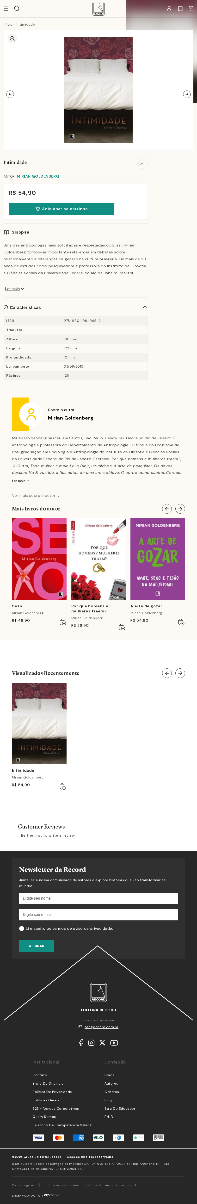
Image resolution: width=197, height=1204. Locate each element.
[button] (17, 8)
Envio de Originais (48, 1083)
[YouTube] (114, 1044)
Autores (111, 1083)
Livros (110, 1075)
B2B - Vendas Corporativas (56, 1108)
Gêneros (112, 1092)
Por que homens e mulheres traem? (90, 609)
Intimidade (23, 770)
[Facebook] (81, 1044)
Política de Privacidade (52, 1092)
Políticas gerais (24, 1185)
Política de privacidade (61, 1185)
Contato (40, 1075)
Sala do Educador (120, 1108)
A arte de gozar (146, 606)
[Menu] (9, 8)
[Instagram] (91, 1044)
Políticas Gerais (46, 1100)
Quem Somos (44, 1116)
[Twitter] (102, 1044)
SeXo (17, 606)
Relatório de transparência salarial (62, 1125)
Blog (108, 1100)
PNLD (109, 1116)
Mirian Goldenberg (38, 176)
